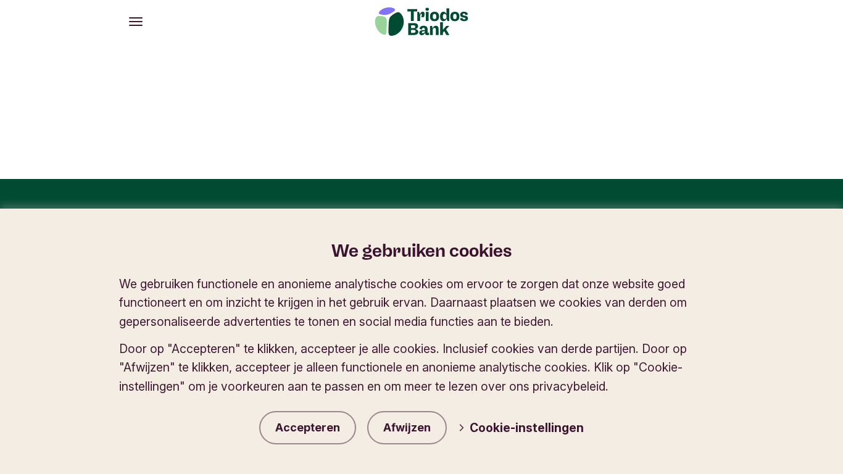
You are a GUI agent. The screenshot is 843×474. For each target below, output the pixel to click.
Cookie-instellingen (527, 427)
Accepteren (307, 427)
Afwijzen (407, 427)
